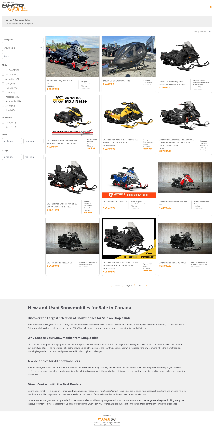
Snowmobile (22, 20)
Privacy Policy (99, 425)
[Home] (15, 7)
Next (140, 285)
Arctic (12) (10, 105)
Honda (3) (10, 110)
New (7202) (10, 122)
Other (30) (10, 92)
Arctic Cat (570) (12, 79)
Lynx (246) (10, 83)
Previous (117, 285)
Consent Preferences (112, 425)
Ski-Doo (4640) (12, 70)
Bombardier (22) (13, 101)
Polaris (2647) (11, 74)
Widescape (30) (12, 96)
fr (211, 7)
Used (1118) (10, 127)
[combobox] (22, 40)
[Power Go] (107, 419)
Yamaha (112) (11, 88)
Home (8, 20)
